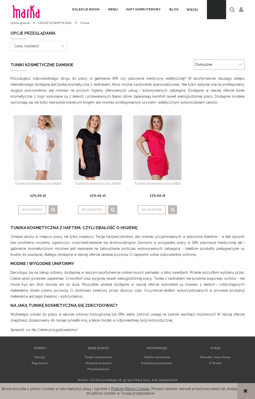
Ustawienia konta (98, 363)
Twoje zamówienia (98, 357)
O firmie (215, 363)
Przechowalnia (98, 369)
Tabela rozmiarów (157, 357)
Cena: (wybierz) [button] (26, 46)
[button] (53, 209)
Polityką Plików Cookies (130, 389)
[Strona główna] (25, 9)
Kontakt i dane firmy (215, 357)
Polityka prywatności (156, 363)
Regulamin (40, 363)
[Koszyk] (216, 9)
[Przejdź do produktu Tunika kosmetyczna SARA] (38, 147)
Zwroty (40, 357)
